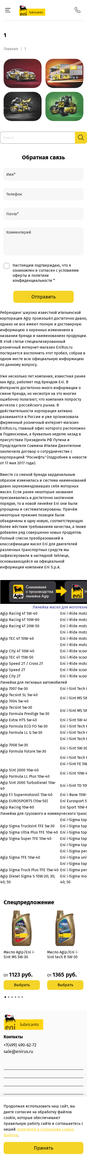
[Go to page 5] (19, 997)
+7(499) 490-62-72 (20, 1045)
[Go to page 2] (8, 997)
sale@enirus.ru (18, 1051)
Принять (43, 1148)
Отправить (43, 297)
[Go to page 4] (15, 997)
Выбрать (22, 985)
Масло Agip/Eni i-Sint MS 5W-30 (19, 954)
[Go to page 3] (12, 997)
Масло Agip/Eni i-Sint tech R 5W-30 (62, 954)
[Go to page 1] (5, 997)
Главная (11, 49)
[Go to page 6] (22, 997)
